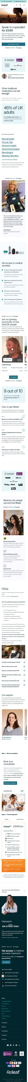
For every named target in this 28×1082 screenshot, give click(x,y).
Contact (4, 1018)
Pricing (3, 1006)
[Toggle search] (16, 5)
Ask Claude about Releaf (11, 976)
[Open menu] (24, 5)
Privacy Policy (11, 1079)
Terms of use (4, 1079)
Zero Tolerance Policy (19, 1079)
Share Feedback (6, 1016)
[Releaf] (4, 5)
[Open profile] (20, 5)
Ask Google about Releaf (11, 982)
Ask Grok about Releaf (11, 985)
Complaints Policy (9, 1080)
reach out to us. (14, 596)
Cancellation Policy (17, 1080)
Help (3, 1013)
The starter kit (5, 1003)
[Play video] (13, 651)
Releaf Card (5, 1008)
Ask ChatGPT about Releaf (12, 972)
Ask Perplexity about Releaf (12, 979)
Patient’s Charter (6, 1011)
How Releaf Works (6, 1001)
